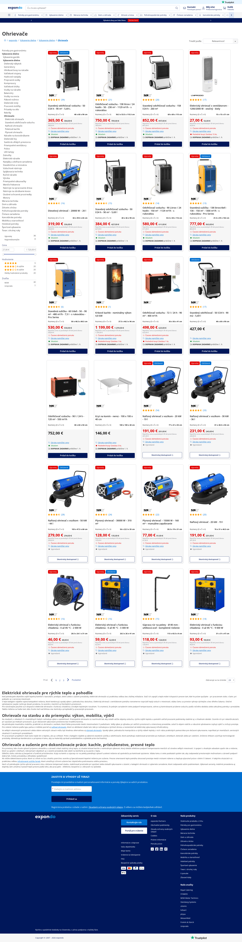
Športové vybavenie (11, 227)
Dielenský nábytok (12, 63)
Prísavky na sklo (11, 109)
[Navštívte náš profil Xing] (165, 849)
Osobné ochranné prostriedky (17, 194)
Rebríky (7, 112)
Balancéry (8, 93)
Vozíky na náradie (12, 89)
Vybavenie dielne (10, 53)
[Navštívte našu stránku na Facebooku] (156, 849)
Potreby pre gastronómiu (14, 50)
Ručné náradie (10, 174)
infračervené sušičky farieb (29, 761)
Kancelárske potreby (12, 217)
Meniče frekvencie (11, 184)
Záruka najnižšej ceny (60, 131)
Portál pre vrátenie (134, 830)
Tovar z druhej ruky (11, 230)
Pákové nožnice (11, 99)
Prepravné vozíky (12, 80)
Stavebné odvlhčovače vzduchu (20, 122)
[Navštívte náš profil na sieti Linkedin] (161, 849)
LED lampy (9, 152)
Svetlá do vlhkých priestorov (17, 142)
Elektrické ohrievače (14, 119)
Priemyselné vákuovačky (14, 181)
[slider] (3, 254)
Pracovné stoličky (12, 106)
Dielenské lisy (10, 138)
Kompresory (10, 83)
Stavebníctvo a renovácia (15, 165)
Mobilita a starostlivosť (13, 220)
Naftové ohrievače (13, 125)
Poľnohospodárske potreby (15, 210)
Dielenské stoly (11, 103)
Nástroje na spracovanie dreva (17, 188)
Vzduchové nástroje (12, 168)
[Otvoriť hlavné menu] (9, 15)
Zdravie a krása (9, 207)
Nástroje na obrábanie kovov (17, 191)
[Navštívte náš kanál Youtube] (152, 849)
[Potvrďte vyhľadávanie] (177, 8)
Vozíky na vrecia (11, 96)
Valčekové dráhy (12, 86)
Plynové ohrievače (13, 132)
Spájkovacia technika (13, 171)
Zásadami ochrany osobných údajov (106, 807)
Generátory (9, 67)
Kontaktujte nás (134, 822)
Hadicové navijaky (12, 76)
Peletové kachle (12, 129)
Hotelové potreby (10, 224)
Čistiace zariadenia (11, 214)
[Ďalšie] (68, 679)
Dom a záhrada (9, 204)
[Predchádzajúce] (51, 680)
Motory (6, 197)
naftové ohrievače (58, 727)
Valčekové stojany (12, 73)
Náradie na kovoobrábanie (16, 135)
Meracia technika (10, 201)
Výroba (6, 178)
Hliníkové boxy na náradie (16, 70)
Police (7, 148)
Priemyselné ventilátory (15, 145)
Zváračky (7, 155)
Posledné (76, 680)
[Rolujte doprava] (211, 20)
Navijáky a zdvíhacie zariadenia (17, 161)
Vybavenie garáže (11, 57)
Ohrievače (9, 116)
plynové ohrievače (94, 730)
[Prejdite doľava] (31, 20)
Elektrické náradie (11, 158)
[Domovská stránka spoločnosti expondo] (5, 40)
